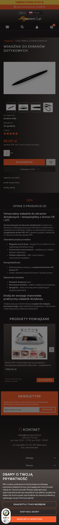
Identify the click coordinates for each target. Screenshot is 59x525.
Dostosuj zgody (29, 512)
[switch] (6, 521)
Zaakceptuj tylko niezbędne (29, 504)
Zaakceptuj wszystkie (29, 519)
